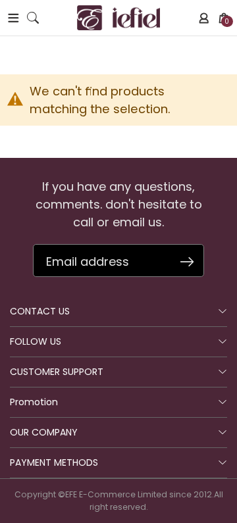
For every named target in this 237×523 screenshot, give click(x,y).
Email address (87, 261)
